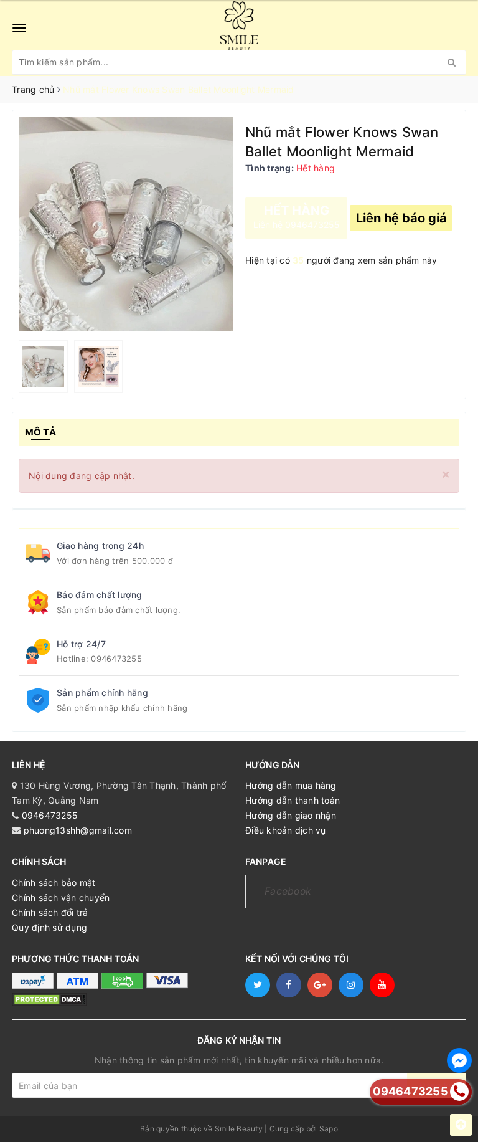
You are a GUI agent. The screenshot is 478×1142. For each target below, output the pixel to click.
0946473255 (116, 659)
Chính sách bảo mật (54, 882)
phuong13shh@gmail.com (78, 830)
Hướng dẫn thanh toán (292, 800)
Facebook (288, 891)
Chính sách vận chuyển (61, 897)
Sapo (328, 1128)
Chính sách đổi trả (50, 912)
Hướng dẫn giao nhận (290, 815)
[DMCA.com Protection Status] (49, 999)
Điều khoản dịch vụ (285, 830)
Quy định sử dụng (49, 927)
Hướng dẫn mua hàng (291, 785)
